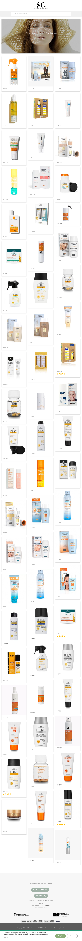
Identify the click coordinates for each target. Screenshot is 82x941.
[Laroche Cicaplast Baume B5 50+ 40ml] (67, 108)
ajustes (6, 937)
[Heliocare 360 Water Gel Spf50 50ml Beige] (14, 441)
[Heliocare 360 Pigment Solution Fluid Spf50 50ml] (67, 657)
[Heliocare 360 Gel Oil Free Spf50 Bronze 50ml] (14, 663)
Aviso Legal (18, 925)
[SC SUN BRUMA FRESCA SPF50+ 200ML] (67, 731)
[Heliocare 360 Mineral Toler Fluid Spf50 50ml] (14, 774)
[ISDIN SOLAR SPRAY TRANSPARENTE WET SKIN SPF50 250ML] (40, 843)
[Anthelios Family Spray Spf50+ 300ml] (14, 71)
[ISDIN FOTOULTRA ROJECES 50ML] (40, 177)
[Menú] (3, 5)
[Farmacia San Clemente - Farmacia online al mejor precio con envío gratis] (41, 5)
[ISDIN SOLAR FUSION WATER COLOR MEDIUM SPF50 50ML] (67, 542)
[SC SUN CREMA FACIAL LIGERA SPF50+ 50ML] (40, 695)
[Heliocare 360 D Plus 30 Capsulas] (67, 280)
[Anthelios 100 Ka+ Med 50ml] (40, 142)
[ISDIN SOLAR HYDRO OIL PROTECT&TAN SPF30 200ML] (40, 473)
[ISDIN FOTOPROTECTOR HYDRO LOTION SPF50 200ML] (14, 182)
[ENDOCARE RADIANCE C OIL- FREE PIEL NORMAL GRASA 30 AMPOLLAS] (14, 256)
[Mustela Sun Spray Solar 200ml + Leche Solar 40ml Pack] (40, 108)
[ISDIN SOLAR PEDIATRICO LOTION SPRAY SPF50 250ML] (40, 584)
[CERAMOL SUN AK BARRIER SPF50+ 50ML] (40, 399)
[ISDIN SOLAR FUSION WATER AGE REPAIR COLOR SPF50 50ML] (67, 145)
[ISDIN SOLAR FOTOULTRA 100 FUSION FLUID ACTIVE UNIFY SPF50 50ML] (67, 243)
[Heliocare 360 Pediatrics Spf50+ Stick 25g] (67, 182)
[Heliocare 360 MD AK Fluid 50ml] (67, 431)
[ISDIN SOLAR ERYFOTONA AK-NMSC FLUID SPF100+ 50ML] (67, 394)
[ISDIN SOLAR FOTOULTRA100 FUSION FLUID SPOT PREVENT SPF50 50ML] (40, 547)
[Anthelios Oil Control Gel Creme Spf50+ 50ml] (14, 145)
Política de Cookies (44, 925)
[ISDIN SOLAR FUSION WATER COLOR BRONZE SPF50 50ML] (40, 325)
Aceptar (60, 936)
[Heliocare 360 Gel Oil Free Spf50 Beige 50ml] (67, 805)
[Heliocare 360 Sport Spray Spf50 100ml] (14, 626)
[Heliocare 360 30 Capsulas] (14, 404)
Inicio (31, 39)
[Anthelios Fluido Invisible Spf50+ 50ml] (14, 219)
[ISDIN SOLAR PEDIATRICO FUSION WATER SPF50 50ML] (40, 510)
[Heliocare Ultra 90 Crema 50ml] (14, 737)
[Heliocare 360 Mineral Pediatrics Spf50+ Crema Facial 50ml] (40, 288)
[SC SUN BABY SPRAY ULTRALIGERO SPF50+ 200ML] (14, 700)
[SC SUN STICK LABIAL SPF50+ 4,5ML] (40, 251)
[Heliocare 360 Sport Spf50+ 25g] (40, 621)
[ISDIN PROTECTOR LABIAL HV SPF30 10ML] (67, 845)
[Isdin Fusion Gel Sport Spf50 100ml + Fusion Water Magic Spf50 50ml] (40, 71)
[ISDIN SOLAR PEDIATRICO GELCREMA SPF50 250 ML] (14, 589)
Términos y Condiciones (60, 925)
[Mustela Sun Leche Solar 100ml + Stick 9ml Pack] (67, 354)
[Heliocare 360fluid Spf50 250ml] (40, 658)
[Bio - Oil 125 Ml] (14, 478)
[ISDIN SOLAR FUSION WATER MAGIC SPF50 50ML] (67, 579)
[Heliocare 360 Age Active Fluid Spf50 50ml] (40, 732)
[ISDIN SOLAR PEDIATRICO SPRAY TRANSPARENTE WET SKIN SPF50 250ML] (67, 505)
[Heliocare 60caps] (40, 769)
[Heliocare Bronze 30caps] (14, 814)
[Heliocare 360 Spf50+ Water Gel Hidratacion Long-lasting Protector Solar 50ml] (67, 468)
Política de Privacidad (30, 925)
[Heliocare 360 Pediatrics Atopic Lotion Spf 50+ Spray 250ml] (14, 293)
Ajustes (72, 936)
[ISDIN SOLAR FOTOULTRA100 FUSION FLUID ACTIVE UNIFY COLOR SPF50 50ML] (14, 552)
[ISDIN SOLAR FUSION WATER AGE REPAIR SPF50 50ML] (14, 515)
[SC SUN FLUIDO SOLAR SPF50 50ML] (67, 212)
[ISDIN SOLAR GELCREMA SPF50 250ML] (67, 317)
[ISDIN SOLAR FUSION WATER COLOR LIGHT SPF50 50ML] (14, 330)
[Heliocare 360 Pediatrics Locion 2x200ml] (40, 214)
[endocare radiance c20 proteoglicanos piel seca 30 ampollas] (67, 616)
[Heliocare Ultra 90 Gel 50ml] (67, 768)
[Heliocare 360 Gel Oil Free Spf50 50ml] (67, 694)
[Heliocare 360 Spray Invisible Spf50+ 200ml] (40, 436)
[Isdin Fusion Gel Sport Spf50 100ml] (67, 71)
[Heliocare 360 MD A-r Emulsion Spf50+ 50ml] (14, 367)
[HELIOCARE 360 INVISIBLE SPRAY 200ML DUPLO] (40, 362)
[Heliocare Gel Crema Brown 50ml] (40, 806)
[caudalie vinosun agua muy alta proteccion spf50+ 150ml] (14, 108)
